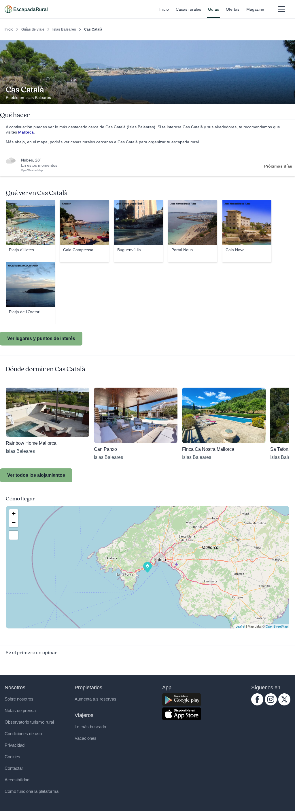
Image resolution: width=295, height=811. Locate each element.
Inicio (164, 9)
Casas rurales (188, 9)
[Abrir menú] (281, 9)
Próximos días (278, 166)
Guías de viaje (32, 29)
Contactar (14, 768)
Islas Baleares (64, 29)
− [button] (14, 522)
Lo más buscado (90, 726)
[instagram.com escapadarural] (271, 704)
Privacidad (14, 745)
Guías (213, 9)
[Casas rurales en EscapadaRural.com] (26, 9)
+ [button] (14, 513)
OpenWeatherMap (32, 170)
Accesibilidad (17, 779)
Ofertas (232, 9)
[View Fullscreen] (13, 535)
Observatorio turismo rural (29, 722)
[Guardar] (289, 45)
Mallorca (26, 132)
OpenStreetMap (277, 626)
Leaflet (240, 626)
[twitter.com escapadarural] (284, 704)
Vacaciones (86, 738)
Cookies (12, 756)
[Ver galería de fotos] (289, 97)
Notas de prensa (20, 710)
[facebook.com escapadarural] (257, 704)
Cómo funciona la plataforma (31, 791)
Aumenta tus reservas (95, 699)
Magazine (255, 9)
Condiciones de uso (23, 733)
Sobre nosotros (19, 699)
